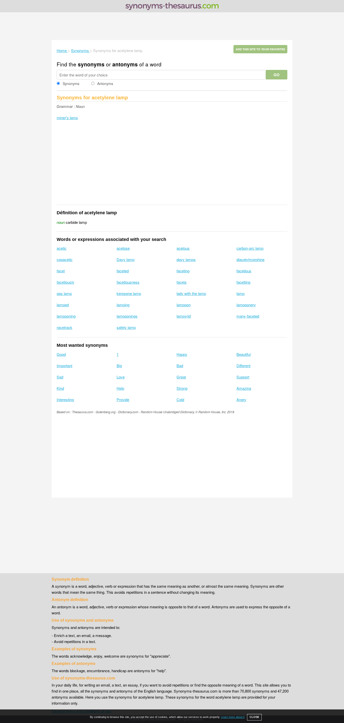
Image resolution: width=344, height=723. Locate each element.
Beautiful (243, 354)
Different (243, 365)
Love (121, 376)
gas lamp (64, 293)
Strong (182, 388)
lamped (63, 304)
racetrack (64, 327)
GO (276, 74)
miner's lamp (67, 117)
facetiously (65, 282)
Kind (60, 388)
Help (120, 388)
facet (61, 270)
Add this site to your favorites (260, 49)
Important (64, 365)
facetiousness (128, 282)
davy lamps (186, 259)
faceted (123, 270)
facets (182, 282)
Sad (60, 376)
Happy (182, 354)
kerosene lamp (129, 293)
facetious (243, 270)
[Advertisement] (172, 26)
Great (181, 376)
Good (61, 354)
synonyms (91, 64)
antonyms (125, 64)
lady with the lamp (191, 293)
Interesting (65, 399)
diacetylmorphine (250, 259)
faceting (183, 270)
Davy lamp (125, 259)
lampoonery (246, 304)
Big (119, 365)
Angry (241, 399)
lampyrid (184, 316)
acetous (183, 248)
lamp (240, 293)
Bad (180, 365)
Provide (123, 399)
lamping (123, 304)
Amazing (243, 388)
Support (242, 376)
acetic (61, 248)
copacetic (65, 259)
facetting (243, 282)
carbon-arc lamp (249, 248)
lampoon (184, 304)
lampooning (66, 316)
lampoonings (127, 316)
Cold (180, 399)
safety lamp (126, 327)
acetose (123, 248)
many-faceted (247, 316)
